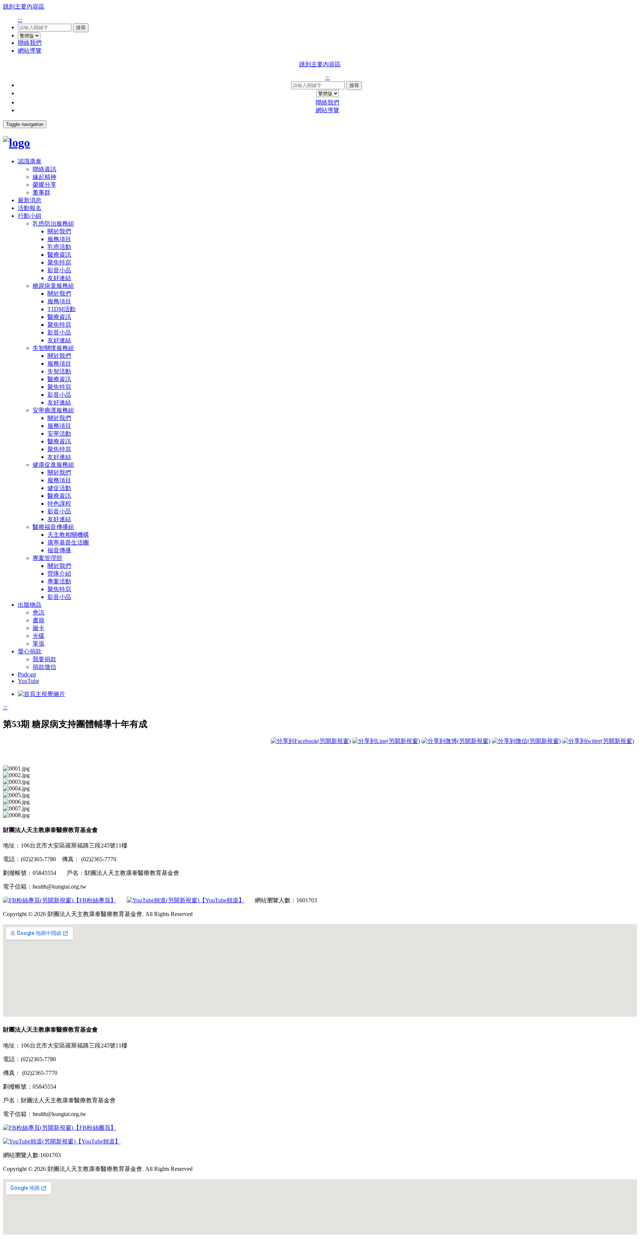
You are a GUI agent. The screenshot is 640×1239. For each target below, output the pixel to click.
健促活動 (59, 488)
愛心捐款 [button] (29, 651)
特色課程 (59, 503)
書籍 (38, 620)
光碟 (38, 636)
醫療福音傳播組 (53, 527)
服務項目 (59, 239)
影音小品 (59, 270)
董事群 (41, 192)
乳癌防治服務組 (53, 223)
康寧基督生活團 (68, 542)
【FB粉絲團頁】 (94, 1128)
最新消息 (29, 200)
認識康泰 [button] (29, 161)
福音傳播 (59, 550)
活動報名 (29, 208)
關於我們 (59, 231)
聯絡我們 (29, 43)
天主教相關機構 (68, 535)
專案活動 (59, 581)
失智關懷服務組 (53, 348)
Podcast (27, 674)
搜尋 (81, 27)
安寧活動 (59, 433)
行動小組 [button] (29, 216)
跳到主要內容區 (23, 6)
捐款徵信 (44, 667)
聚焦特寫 (59, 262)
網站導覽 (29, 50)
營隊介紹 (59, 573)
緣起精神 (44, 177)
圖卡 (38, 628)
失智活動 (59, 371)
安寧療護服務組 (53, 410)
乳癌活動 (59, 247)
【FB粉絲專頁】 (94, 900)
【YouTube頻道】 (221, 900)
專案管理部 (47, 558)
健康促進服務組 (53, 465)
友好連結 (59, 278)
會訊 (38, 612)
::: (20, 20)
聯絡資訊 (44, 169)
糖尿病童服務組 (53, 286)
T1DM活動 (61, 309)
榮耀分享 (44, 184)
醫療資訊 (59, 255)
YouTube (28, 681)
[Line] (386, 741)
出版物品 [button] (29, 605)
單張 (38, 643)
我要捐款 (44, 659)
